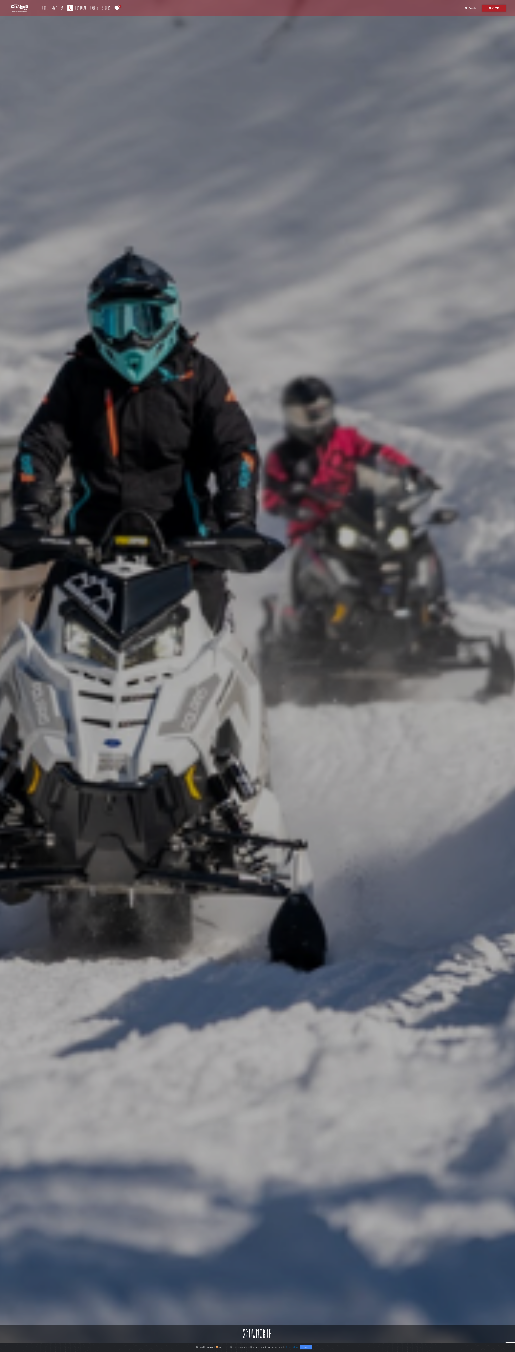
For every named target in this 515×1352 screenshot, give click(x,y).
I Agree (306, 1347)
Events (94, 8)
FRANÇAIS (494, 8)
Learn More (292, 1347)
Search (472, 8)
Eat (63, 8)
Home (45, 8)
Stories (106, 8)
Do (71, 8)
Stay (54, 8)
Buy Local (81, 8)
